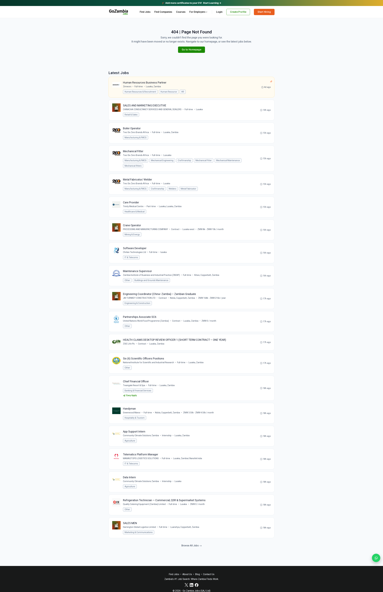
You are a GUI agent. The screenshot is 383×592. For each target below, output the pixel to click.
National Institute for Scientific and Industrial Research (148, 362)
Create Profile (238, 11)
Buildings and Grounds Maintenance (151, 280)
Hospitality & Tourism (135, 418)
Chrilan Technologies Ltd (134, 252)
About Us (187, 574)
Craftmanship (184, 160)
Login (219, 11)
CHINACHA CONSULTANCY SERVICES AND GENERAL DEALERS (152, 109)
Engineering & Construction (137, 303)
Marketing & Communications (139, 532)
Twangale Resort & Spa (134, 385)
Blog (197, 574)
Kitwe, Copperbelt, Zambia (206, 275)
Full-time (138, 86)
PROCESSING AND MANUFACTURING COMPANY (145, 229)
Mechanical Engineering (162, 160)
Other (127, 280)
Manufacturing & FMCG (135, 137)
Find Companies (163, 11)
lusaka (164, 252)
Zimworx (127, 86)
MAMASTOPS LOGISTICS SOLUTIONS (141, 458)
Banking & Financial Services (138, 390)
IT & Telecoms (131, 257)
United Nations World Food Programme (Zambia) (146, 321)
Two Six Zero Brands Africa (136, 132)
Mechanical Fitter (204, 160)
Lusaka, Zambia (153, 86)
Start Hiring (264, 11)
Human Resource (169, 92)
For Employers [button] (197, 11)
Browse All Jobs (190, 545)
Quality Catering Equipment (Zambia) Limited (144, 504)
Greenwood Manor (131, 412)
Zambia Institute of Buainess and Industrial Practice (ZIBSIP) (151, 275)
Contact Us (208, 574)
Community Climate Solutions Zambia (141, 435)
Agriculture (130, 441)
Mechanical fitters (133, 166)
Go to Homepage (191, 49)
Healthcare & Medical (135, 211)
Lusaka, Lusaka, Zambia (170, 206)
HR (182, 92)
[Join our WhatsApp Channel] (376, 558)
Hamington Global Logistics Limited (139, 527)
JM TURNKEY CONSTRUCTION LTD (139, 298)
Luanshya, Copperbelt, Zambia (184, 527)
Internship (166, 435)
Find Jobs (145, 11)
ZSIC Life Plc (129, 344)
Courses (181, 11)
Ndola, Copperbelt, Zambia (182, 298)
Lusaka (199, 109)
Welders (172, 189)
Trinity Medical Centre (133, 206)
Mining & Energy (132, 234)
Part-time (151, 206)
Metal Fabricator (188, 189)
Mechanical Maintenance (228, 160)
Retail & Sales (131, 114)
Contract (175, 229)
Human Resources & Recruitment (140, 92)
